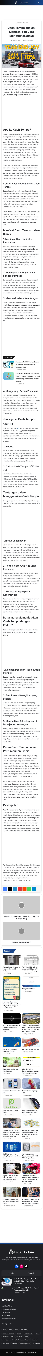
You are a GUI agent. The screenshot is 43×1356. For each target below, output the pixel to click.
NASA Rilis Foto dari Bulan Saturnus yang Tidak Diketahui (11, 1027)
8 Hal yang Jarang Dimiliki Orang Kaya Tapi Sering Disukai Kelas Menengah (31, 1201)
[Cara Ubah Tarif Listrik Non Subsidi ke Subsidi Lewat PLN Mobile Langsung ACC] (8, 364)
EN (10, 1324)
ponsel (35, 1340)
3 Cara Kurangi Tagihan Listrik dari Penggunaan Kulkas (11, 1201)
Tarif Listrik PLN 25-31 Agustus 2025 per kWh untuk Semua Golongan (30, 969)
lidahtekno (19, 1336)
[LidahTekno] (21, 2)
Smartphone (6, 1343)
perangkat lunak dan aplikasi (11, 1340)
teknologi (14, 1343)
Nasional (25, 23)
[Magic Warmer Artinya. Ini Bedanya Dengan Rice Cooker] (12, 960)
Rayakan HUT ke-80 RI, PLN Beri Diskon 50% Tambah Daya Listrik (10, 1177)
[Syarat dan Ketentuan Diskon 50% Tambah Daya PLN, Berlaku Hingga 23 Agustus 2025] (12, 988)
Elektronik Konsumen (8, 1333)
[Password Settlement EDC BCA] (12, 1083)
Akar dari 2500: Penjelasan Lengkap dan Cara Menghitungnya (30, 1071)
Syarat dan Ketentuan (9, 1309)
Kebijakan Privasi (7, 1306)
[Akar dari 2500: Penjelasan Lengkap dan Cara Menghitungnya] (31, 1062)
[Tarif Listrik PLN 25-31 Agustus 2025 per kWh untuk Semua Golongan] (31, 960)
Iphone (38, 1333)
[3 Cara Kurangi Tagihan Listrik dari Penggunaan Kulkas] (12, 1192)
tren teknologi (36, 1343)
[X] (10, 889)
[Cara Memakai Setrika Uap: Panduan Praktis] (31, 1103)
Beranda (19, 23)
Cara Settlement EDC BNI (30, 1049)
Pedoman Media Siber (9, 1318)
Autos (4, 1329)
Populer (11, 1273)
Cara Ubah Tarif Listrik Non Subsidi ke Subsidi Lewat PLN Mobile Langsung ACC (27, 364)
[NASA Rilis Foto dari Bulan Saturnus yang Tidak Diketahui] (12, 1018)
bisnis (16, 1329)
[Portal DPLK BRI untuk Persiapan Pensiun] (12, 1042)
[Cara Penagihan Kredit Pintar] (12, 1103)
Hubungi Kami (6, 1312)
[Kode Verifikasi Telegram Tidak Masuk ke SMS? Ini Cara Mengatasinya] (7, 1281)
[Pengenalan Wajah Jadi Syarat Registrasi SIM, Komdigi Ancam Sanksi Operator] (31, 1123)
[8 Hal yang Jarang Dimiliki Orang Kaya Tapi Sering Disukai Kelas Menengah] (31, 1192)
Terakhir (31, 1273)
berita (10, 1329)
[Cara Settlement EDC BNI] (31, 1042)
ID (12, 1324)
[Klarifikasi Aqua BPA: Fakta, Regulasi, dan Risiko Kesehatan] (12, 1147)
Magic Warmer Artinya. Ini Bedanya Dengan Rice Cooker (11, 969)
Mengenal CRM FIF (28, 989)
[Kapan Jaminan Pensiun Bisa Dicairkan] (12, 1062)
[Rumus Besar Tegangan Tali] (31, 1083)
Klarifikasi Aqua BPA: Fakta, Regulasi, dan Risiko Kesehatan (12, 1156)
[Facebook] (5, 889)
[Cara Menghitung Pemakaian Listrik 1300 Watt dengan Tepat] (31, 1147)
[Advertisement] (21, 12)
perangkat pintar (26, 1340)
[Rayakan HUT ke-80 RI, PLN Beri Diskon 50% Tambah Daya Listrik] (12, 1168)
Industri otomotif (28, 1333)
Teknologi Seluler (25, 1343)
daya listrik (24, 1329)
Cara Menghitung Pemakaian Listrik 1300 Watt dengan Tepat (30, 1156)
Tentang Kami (6, 1315)
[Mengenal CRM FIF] (31, 981)
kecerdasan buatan (8, 1336)
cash (17, 428)
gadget (19, 1333)
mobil (26, 1336)
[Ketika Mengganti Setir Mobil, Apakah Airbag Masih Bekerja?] (7, 1291)
